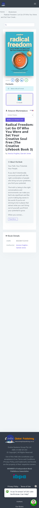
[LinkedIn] (22, 80)
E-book (19, 102)
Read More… (13, 219)
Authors (19, 501)
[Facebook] (12, 80)
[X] (17, 80)
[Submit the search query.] (6, 25)
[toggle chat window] (33, 502)
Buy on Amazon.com (16, 120)
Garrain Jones (25, 153)
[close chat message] (36, 486)
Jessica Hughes (14, 153)
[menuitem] (19, 501)
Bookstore (12, 12)
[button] (35, 3)
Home (2, 12)
